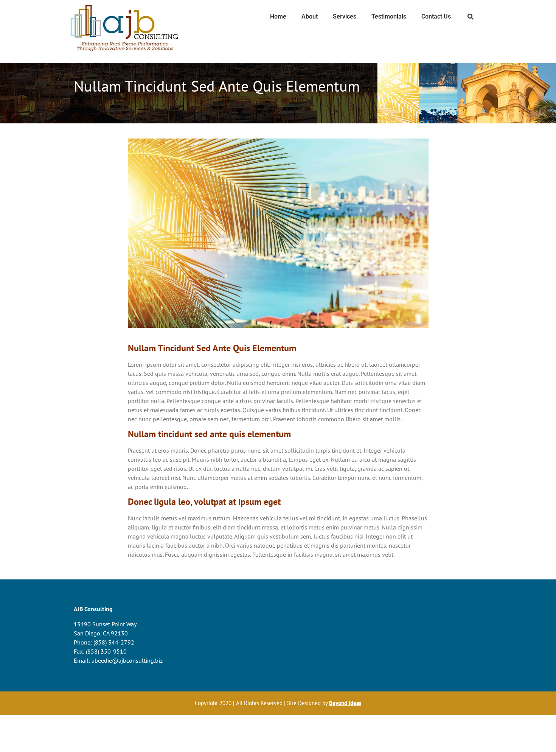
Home (278, 16)
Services (344, 16)
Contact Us (436, 16)
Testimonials (388, 16)
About (309, 16)
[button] (470, 16)
